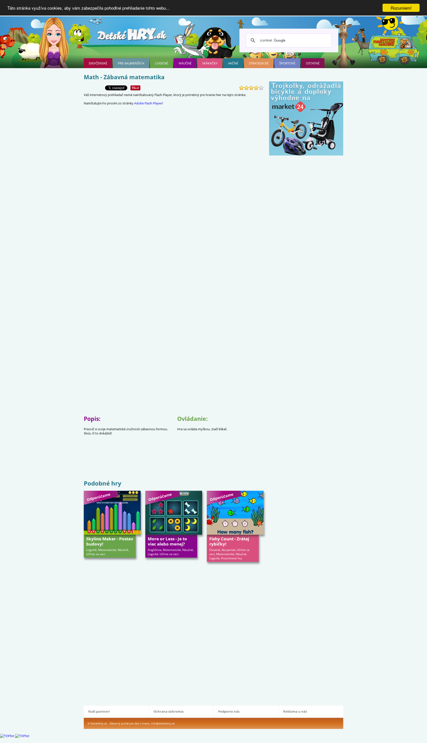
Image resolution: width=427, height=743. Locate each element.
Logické (161, 63)
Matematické (107, 550)
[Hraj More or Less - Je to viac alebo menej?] (173, 513)
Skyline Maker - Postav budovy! (109, 541)
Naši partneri (99, 711)
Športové (287, 63)
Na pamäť (228, 550)
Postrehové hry (231, 558)
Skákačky (209, 63)
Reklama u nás (295, 711)
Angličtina (154, 550)
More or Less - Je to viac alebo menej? (167, 541)
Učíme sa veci (95, 554)
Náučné (185, 63)
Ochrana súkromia (168, 711)
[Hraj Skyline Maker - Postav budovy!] (112, 513)
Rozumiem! (401, 8)
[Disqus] (174, 633)
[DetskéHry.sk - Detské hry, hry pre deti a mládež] (132, 36)
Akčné (233, 63)
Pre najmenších (131, 63)
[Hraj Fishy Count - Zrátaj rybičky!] (235, 513)
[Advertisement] (174, 463)
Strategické (259, 63)
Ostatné (313, 63)
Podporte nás (228, 711)
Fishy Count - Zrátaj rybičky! (229, 541)
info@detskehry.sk (163, 723)
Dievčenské (98, 63)
